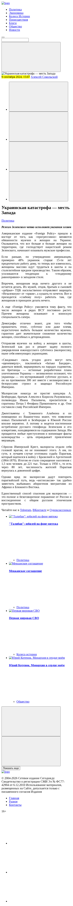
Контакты (15, 804)
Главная (14, 798)
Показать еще (11, 768)
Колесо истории (26, 654)
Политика (15, 9)
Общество (15, 26)
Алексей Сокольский (44, 76)
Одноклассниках (60, 510)
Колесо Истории (19, 16)
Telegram (25, 510)
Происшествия (18, 19)
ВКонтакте (39, 510)
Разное (13, 801)
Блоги (13, 23)
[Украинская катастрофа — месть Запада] (38, 97)
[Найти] (31, 57)
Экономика (16, 12)
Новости (14, 29)
